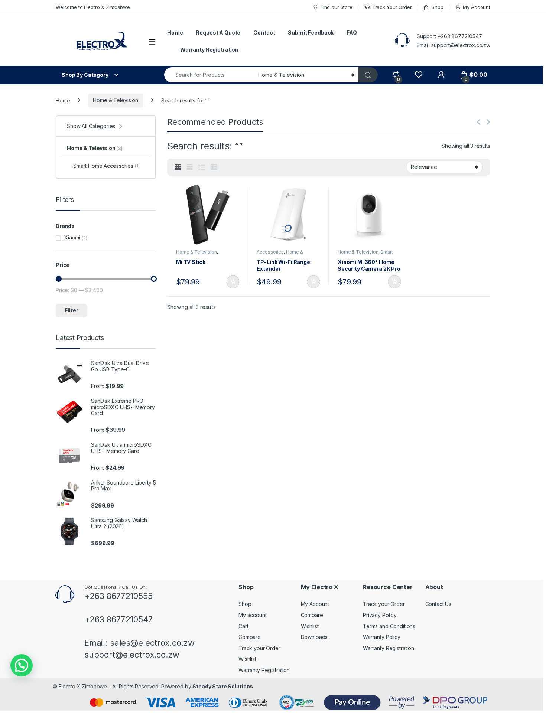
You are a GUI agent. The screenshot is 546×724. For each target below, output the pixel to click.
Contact (264, 32)
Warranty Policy (381, 637)
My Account (476, 7)
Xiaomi (72, 237)
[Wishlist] (418, 74)
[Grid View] (178, 167)
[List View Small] (214, 167)
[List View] (201, 167)
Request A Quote (218, 32)
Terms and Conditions (389, 626)
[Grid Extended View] (190, 167)
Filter (71, 310)
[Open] (152, 41)
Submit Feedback (311, 32)
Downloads (314, 637)
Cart (243, 626)
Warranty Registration (209, 49)
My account (252, 615)
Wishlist (247, 659)
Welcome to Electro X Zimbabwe (93, 7)
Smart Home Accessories (365, 254)
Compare (249, 637)
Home (175, 32)
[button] (21, 665)
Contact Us (438, 604)
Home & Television (115, 100)
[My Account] (441, 74)
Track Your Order (392, 7)
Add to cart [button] (233, 281)
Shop (437, 7)
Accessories (270, 252)
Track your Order (259, 648)
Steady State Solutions (222, 686)
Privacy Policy (380, 615)
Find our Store (336, 7)
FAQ (352, 32)
